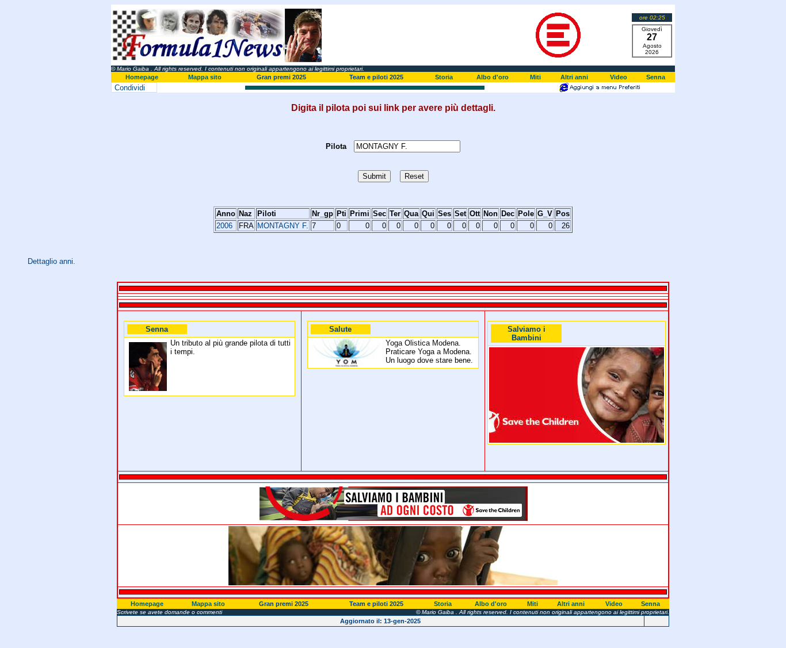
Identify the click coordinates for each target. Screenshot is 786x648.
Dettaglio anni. (51, 261)
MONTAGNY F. (282, 225)
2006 (224, 225)
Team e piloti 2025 (376, 77)
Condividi (130, 87)
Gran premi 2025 (281, 77)
